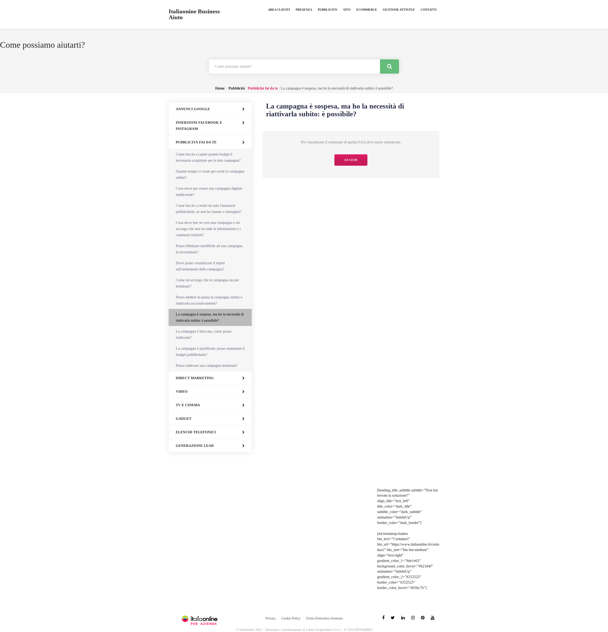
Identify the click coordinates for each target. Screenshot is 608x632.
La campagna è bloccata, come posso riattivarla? (203, 334)
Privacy (271, 618)
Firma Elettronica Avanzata (324, 618)
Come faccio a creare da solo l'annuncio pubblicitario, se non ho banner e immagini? (208, 208)
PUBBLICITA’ (327, 9)
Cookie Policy (290, 618)
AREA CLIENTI (279, 9)
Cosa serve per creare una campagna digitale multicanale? (209, 191)
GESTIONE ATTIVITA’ (399, 9)
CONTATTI (429, 9)
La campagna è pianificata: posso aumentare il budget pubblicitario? (210, 351)
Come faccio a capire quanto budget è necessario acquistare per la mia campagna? (208, 157)
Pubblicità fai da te (263, 88)
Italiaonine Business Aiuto (194, 14)
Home (220, 88)
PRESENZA (304, 9)
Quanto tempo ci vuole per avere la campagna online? (210, 174)
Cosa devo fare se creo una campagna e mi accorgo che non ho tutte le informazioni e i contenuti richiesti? (208, 229)
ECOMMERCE (366, 9)
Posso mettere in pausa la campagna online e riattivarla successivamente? (209, 300)
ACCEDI (351, 160)
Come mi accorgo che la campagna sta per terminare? (207, 283)
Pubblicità (236, 88)
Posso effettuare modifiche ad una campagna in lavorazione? (209, 249)
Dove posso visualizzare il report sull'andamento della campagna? (200, 266)
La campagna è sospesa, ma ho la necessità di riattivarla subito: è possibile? (210, 317)
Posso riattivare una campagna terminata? (207, 365)
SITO (347, 9)
